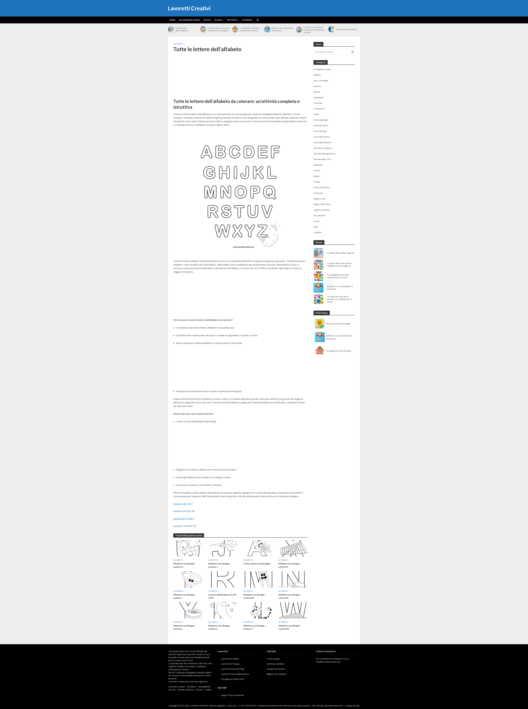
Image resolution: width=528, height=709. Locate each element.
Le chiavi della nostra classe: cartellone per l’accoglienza (218, 29)
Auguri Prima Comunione (232, 695)
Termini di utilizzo (185, 689)
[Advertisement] (241, 77)
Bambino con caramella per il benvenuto (282, 29)
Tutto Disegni (273, 658)
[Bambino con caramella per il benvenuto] (267, 29)
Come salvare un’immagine (257, 563)
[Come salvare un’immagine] (258, 548)
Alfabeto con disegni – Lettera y (184, 627)
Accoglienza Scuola (189, 20)
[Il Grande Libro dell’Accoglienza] (171, 29)
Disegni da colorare (276, 668)
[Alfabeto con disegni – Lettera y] (188, 610)
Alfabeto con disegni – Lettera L (219, 627)
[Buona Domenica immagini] (320, 324)
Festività (232, 20)
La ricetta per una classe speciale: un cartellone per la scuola (314, 29)
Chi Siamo (191, 686)
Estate (207, 20)
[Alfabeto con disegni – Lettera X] (293, 548)
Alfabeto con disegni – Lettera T (254, 627)
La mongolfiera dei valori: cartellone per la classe (250, 29)
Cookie (208, 689)
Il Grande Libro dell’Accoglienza (181, 29)
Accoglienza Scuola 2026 (232, 679)
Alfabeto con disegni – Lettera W (289, 627)
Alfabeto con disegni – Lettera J (219, 565)
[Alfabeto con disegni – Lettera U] (188, 548)
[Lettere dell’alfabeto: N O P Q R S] (223, 579)
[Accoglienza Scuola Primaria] (320, 351)
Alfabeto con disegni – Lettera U (184, 565)
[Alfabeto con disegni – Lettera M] (258, 579)
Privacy (199, 689)
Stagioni (246, 20)
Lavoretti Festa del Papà (232, 668)
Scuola (218, 20)
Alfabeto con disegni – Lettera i (184, 596)
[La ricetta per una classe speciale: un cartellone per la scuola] (299, 30)
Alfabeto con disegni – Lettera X (289, 565)
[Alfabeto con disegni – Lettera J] (223, 548)
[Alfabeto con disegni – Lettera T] (258, 610)
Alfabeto (178, 43)
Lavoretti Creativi (189, 8)
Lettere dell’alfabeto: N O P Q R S (222, 596)
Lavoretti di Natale (230, 658)
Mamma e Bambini (275, 663)
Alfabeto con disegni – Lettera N (289, 596)
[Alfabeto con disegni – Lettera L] (223, 610)
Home (172, 20)
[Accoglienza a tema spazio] (331, 29)
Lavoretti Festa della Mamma (235, 674)
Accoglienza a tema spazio (346, 29)
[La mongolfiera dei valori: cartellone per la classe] (235, 29)
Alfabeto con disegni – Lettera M (254, 596)
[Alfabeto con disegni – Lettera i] (188, 579)
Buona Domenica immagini (338, 323)
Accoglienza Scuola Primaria (338, 351)
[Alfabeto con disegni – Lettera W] (293, 610)
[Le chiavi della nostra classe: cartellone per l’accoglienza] (203, 29)
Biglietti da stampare (277, 674)
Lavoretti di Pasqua (230, 663)
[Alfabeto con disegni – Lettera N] (293, 579)
